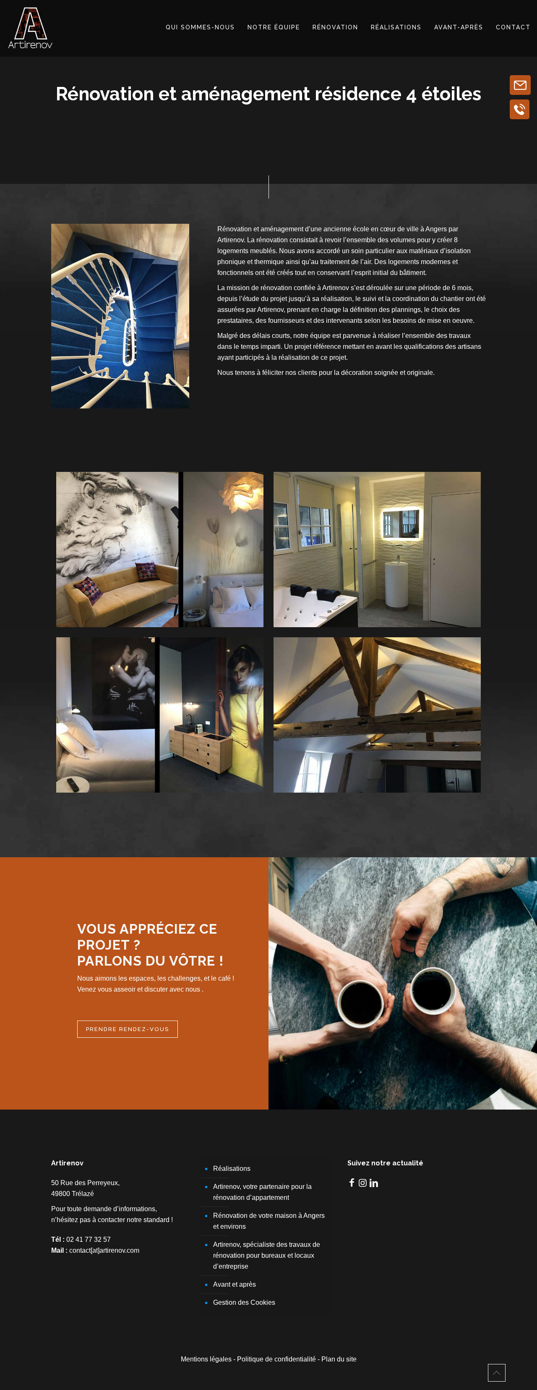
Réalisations (231, 1168)
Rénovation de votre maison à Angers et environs (269, 1221)
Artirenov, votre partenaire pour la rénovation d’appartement (262, 1192)
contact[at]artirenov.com (104, 1250)
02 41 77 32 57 (88, 1239)
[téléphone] (519, 109)
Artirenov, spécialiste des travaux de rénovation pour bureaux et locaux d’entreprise (266, 1255)
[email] (520, 85)
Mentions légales (206, 1359)
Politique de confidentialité (276, 1359)
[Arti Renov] (30, 27)
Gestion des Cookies (244, 1302)
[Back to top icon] (497, 1373)
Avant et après (234, 1284)
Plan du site (339, 1359)
